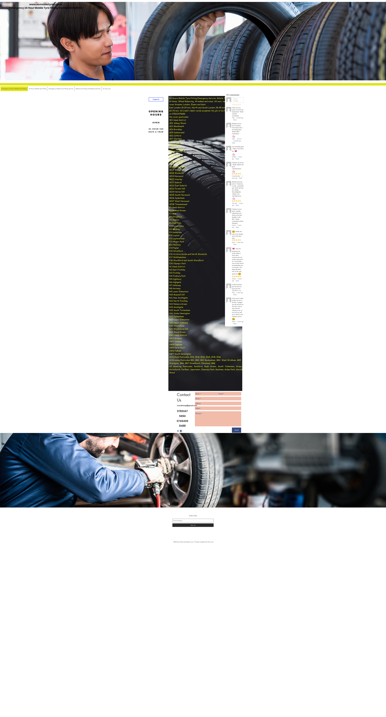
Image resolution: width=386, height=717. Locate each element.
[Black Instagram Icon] (178, 431)
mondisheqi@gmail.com (187, 406)
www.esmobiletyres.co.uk (45, 4)
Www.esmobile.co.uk (187, 542)
